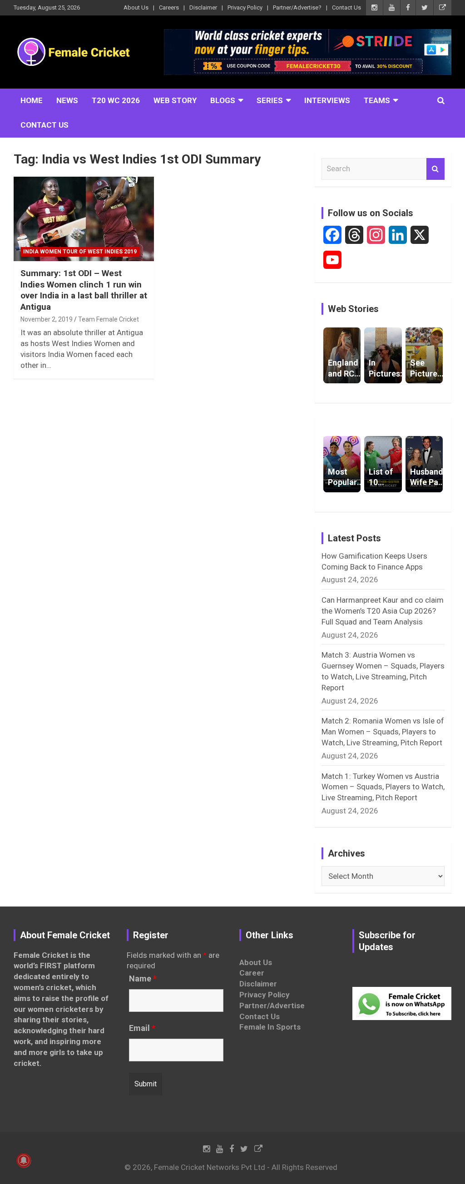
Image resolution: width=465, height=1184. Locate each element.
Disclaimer (203, 7)
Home (31, 100)
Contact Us (346, 7)
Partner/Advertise (272, 1005)
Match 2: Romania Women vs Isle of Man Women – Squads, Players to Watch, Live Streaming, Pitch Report (383, 731)
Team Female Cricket (108, 319)
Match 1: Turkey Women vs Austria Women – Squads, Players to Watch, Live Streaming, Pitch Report (383, 787)
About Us (136, 7)
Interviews (327, 100)
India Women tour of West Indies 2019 (80, 251)
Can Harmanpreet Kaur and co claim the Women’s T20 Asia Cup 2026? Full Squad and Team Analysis (383, 610)
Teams (377, 100)
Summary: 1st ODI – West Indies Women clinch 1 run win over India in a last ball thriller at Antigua (83, 290)
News (67, 100)
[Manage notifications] (23, 1160)
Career (251, 972)
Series (270, 100)
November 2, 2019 (46, 319)
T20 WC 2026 (116, 100)
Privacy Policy (245, 7)
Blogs (222, 100)
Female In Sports (270, 1026)
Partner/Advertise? (297, 7)
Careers (169, 7)
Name (143, 978)
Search (435, 169)
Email (142, 1028)
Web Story (175, 100)
